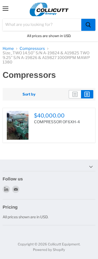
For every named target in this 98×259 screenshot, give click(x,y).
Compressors (32, 48)
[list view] (87, 94)
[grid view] (75, 94)
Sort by (29, 94)
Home (8, 48)
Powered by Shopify (49, 250)
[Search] (88, 25)
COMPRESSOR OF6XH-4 (57, 122)
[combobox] (42, 25)
